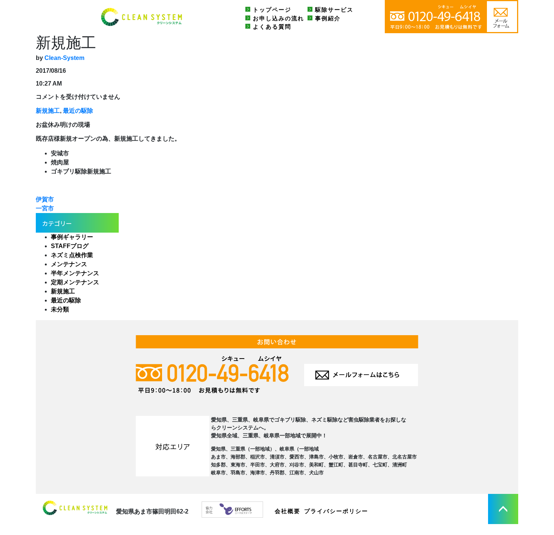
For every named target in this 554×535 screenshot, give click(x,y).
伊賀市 (45, 199)
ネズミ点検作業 (72, 255)
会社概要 (287, 511)
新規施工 (48, 110)
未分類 (60, 309)
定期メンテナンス (75, 282)
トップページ (272, 9)
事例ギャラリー (72, 237)
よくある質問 (272, 26)
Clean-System (64, 58)
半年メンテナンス (75, 273)
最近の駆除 (78, 110)
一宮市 (45, 208)
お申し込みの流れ (278, 18)
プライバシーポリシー (336, 511)
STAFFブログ (70, 246)
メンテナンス (69, 264)
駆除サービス (334, 9)
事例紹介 (328, 18)
